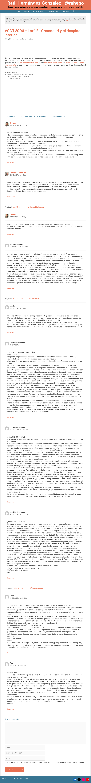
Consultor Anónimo (18, 173)
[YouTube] (87, 779)
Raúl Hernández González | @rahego (45, 3)
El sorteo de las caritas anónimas (18, 76)
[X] (79, 779)
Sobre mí (26, 11)
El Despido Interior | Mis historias (26, 299)
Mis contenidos (38, 11)
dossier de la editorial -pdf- (27, 63)
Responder (11, 162)
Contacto (66, 11)
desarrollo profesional (14, 74)
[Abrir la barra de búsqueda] (73, 11)
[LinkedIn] (74, 779)
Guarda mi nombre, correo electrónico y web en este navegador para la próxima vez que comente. (46, 762)
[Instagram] (83, 779)
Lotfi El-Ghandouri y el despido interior (28, 207)
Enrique (13, 123)
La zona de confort (13, 79)
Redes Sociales (53, 11)
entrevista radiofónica (53, 63)
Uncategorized (12, 72)
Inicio (18, 11)
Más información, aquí (73, 21)
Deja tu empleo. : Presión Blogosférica (28, 588)
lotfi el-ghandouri (28, 74)
